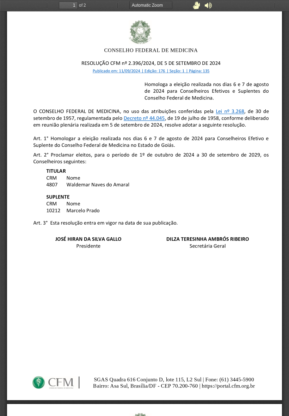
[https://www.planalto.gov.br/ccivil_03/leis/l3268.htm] (230, 111)
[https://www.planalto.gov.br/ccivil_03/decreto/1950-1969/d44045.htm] (144, 118)
